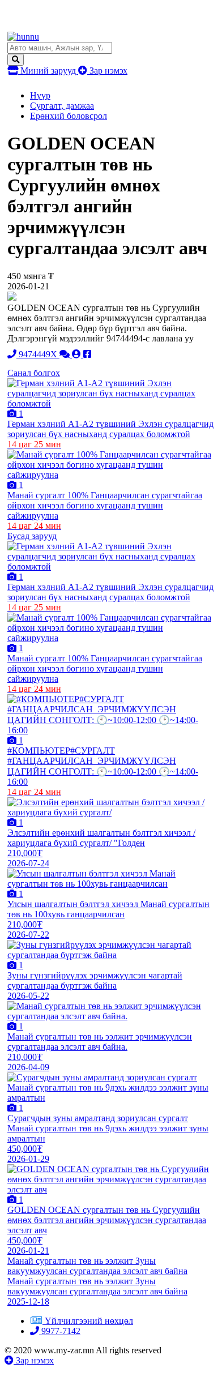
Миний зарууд (48, 70)
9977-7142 (59, 1331)
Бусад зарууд (32, 536)
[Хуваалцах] (87, 354)
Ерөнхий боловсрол (68, 116)
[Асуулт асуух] (65, 354)
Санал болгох (33, 373)
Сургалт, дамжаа (62, 105)
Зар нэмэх (107, 70)
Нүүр (40, 95)
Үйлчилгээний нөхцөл (89, 1321)
